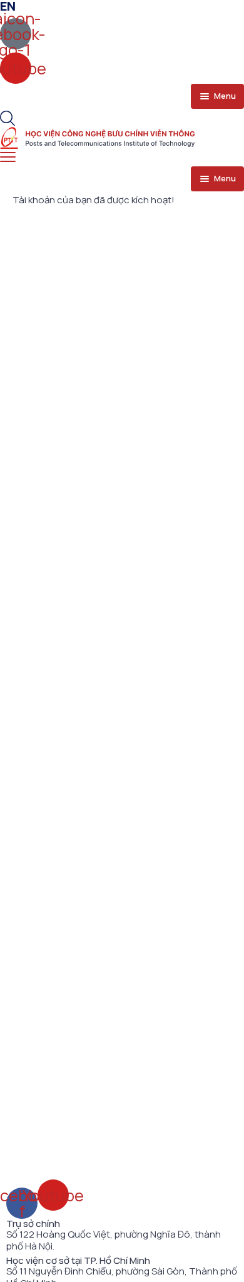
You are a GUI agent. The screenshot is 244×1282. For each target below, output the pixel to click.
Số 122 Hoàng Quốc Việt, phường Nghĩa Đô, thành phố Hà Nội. (113, 1240)
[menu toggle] (8, 157)
